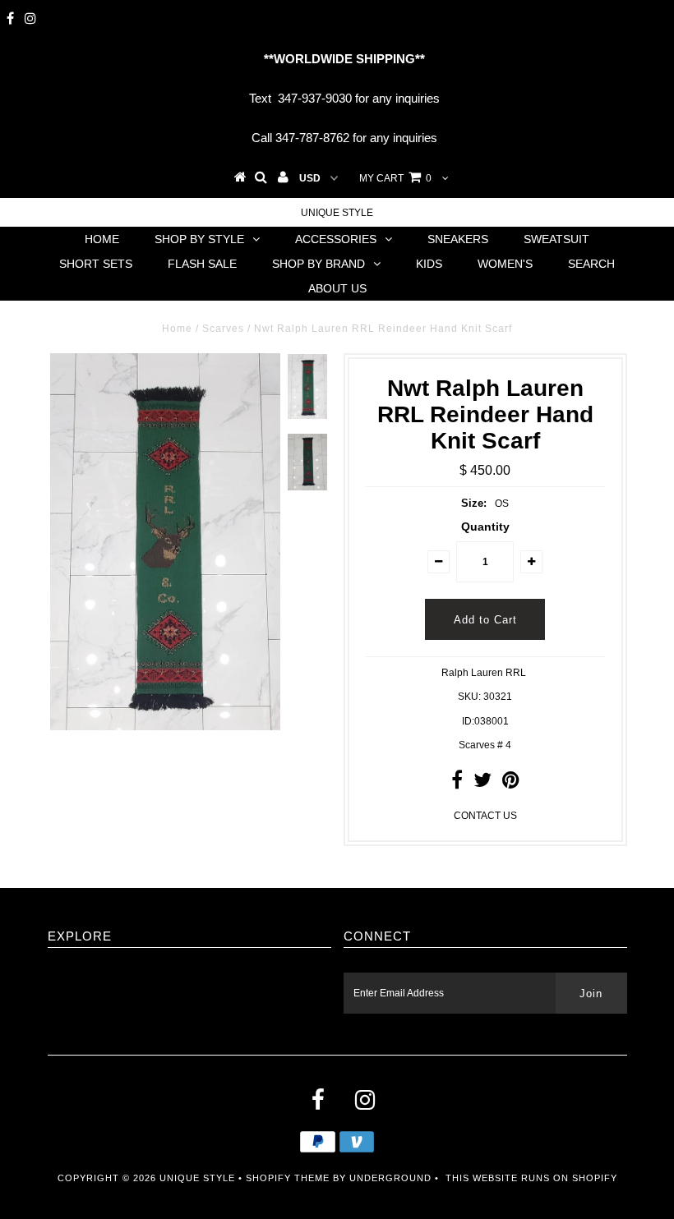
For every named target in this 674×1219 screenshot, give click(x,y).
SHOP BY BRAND (318, 263)
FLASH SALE (202, 263)
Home (177, 328)
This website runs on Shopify (531, 1178)
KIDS (429, 263)
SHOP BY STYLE (199, 239)
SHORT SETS (95, 263)
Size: (474, 503)
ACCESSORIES (335, 239)
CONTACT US (485, 815)
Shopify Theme (288, 1178)
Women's (505, 263)
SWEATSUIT (556, 239)
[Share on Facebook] (457, 783)
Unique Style (337, 212)
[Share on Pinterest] (510, 783)
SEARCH (591, 263)
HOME (102, 239)
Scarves (223, 328)
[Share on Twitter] (482, 783)
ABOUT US (337, 288)
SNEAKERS (457, 239)
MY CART (395, 178)
